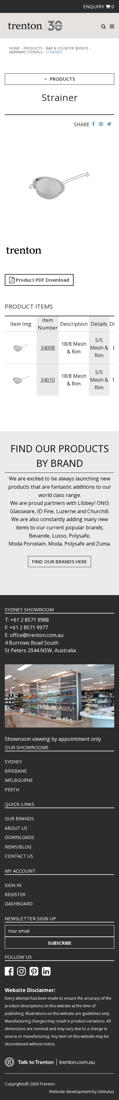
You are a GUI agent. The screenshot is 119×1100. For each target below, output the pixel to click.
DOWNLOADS (19, 837)
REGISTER (15, 894)
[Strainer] (59, 185)
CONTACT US (19, 856)
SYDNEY (13, 762)
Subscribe (59, 943)
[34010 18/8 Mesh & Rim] (20, 379)
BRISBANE (16, 771)
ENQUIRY (98, 6)
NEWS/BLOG (18, 847)
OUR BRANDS (19, 818)
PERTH (12, 790)
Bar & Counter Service (67, 48)
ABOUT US (16, 828)
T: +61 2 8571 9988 (27, 619)
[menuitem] (59, 761)
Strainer (54, 52)
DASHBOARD (19, 904)
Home (14, 48)
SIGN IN (13, 885)
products (32, 48)
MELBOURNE (19, 780)
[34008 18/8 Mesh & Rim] (20, 347)
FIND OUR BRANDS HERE (59, 561)
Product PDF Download (42, 280)
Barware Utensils (25, 52)
